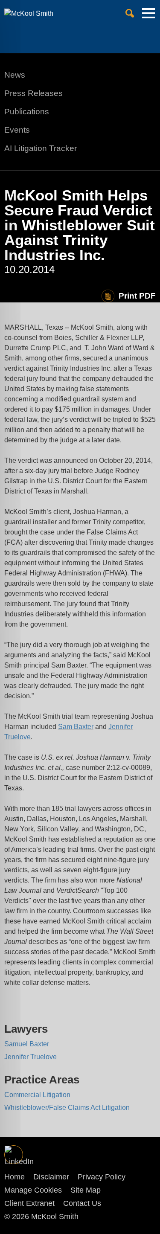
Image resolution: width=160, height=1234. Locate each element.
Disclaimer (51, 1177)
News (14, 74)
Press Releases (33, 93)
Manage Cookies (33, 1190)
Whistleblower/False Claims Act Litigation (67, 1107)
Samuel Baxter (26, 1044)
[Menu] (148, 16)
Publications (26, 111)
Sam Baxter (75, 726)
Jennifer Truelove (30, 1056)
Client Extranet (29, 1203)
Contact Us (82, 1203)
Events (17, 129)
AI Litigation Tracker (40, 148)
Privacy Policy (101, 1177)
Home (14, 1177)
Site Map (85, 1190)
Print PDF (137, 295)
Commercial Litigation (37, 1094)
